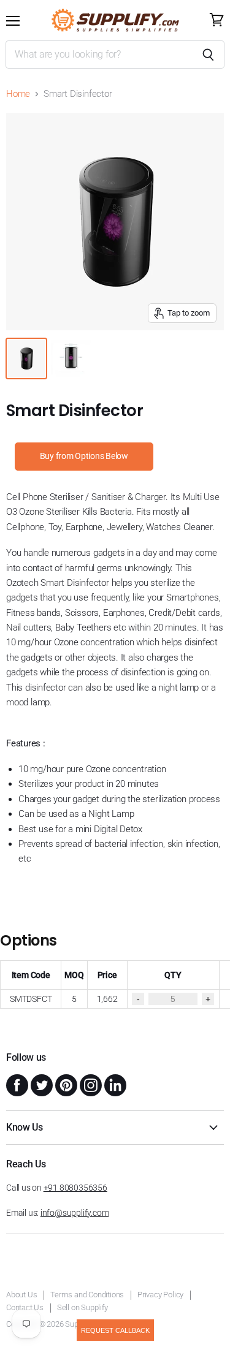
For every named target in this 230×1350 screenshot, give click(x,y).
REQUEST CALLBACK (115, 1330)
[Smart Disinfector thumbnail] (26, 358)
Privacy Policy (160, 1294)
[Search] (208, 54)
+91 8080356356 (75, 1188)
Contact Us (25, 1307)
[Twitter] (40, 1084)
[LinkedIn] (114, 1084)
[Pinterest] (65, 1084)
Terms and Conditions (87, 1294)
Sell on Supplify (82, 1307)
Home (18, 94)
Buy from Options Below (84, 456)
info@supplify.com (74, 1213)
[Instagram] (89, 1084)
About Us (21, 1294)
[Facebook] (16, 1084)
